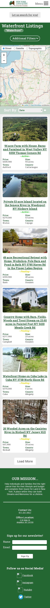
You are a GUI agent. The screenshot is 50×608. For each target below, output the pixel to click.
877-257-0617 (25, 512)
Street (8, 48)
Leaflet (25, 105)
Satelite (20, 48)
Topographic (35, 48)
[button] (12, 70)
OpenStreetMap (36, 105)
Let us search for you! (25, 14)
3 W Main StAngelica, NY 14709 (25, 521)
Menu (39, 3)
